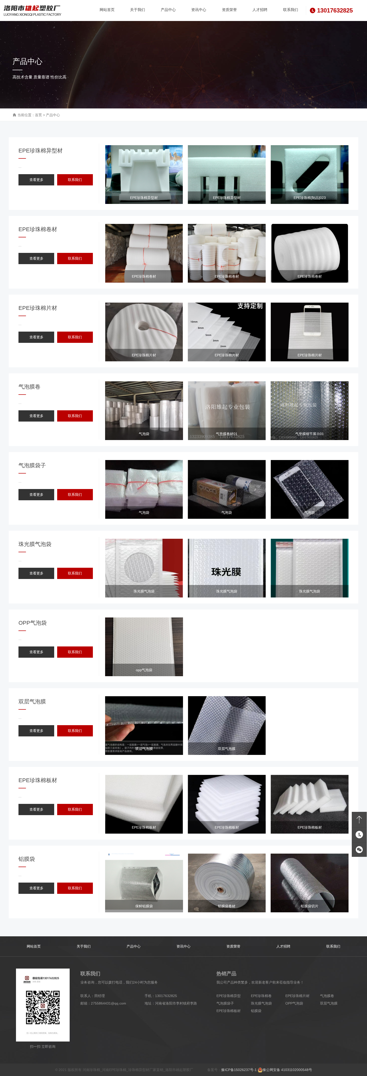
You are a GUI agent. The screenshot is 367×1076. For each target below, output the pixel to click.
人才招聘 (283, 946)
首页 (38, 115)
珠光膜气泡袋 (261, 1003)
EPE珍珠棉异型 (228, 996)
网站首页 (34, 946)
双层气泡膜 (329, 1003)
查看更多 (36, 180)
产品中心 (53, 115)
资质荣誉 (233, 946)
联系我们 (75, 180)
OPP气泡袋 (294, 1003)
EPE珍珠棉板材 (228, 1011)
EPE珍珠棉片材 (297, 996)
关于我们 (84, 946)
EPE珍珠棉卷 (261, 996)
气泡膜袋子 (225, 1003)
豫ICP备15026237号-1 (239, 1070)
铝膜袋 (256, 1011)
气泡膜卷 (327, 996)
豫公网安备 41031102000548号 (287, 1070)
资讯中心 (183, 946)
